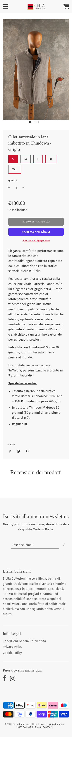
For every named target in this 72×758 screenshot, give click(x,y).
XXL (14, 169)
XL (50, 159)
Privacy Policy (12, 647)
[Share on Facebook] (11, 451)
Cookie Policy (12, 653)
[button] (30, 122)
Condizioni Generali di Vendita (24, 641)
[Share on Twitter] (19, 451)
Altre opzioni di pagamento (36, 240)
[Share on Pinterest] (27, 451)
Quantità (12, 181)
